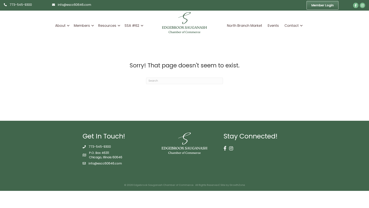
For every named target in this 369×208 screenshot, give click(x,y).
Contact (291, 25)
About (60, 25)
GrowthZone (237, 185)
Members (82, 25)
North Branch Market (244, 25)
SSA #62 (132, 25)
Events (273, 25)
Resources (107, 25)
